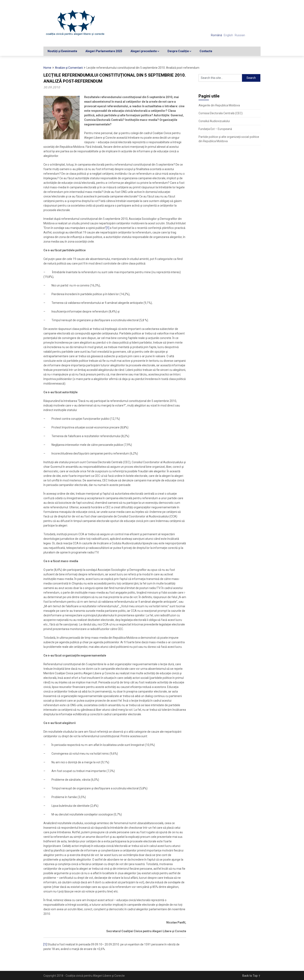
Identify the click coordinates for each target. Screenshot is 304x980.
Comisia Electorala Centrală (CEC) (221, 113)
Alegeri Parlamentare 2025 (103, 51)
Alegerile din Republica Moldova (219, 105)
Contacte (206, 51)
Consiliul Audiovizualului (214, 121)
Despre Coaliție (178, 51)
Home (47, 67)
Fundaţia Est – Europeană (215, 129)
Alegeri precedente (143, 51)
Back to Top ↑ (251, 975)
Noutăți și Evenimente (62, 51)
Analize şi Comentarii (69, 67)
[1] (107, 228)
